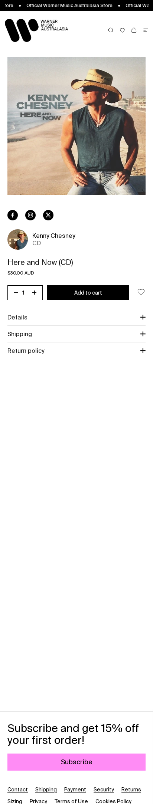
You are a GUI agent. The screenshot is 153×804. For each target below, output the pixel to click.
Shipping (46, 789)
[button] (76, 317)
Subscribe (76, 762)
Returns (131, 789)
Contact (17, 789)
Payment (75, 789)
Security (104, 789)
